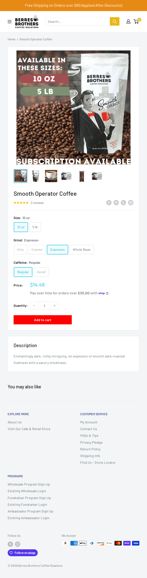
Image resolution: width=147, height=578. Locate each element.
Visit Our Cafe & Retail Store (29, 429)
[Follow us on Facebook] (10, 544)
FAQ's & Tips (89, 435)
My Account (89, 422)
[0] (136, 21)
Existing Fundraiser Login (27, 504)
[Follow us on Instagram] (17, 544)
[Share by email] (130, 202)
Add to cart (42, 320)
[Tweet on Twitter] (123, 202)
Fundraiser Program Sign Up (29, 498)
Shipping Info (90, 456)
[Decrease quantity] (34, 306)
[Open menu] (9, 21)
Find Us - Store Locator (98, 462)
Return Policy (90, 449)
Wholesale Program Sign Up (29, 484)
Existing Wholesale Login (27, 491)
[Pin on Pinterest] (116, 202)
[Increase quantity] (55, 306)
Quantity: (21, 305)
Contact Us (88, 429)
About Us (15, 422)
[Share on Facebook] (109, 202)
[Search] (114, 21)
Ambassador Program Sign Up (30, 511)
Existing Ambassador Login (28, 518)
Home (12, 39)
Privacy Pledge (91, 442)
